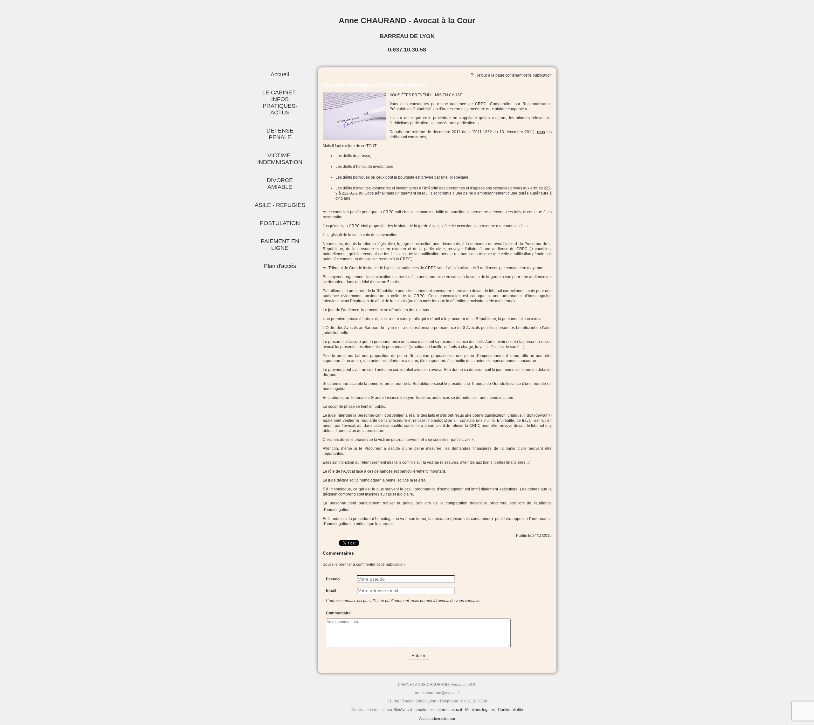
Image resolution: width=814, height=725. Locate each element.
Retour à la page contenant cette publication (513, 75)
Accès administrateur (437, 718)
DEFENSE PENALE (279, 133)
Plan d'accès (280, 266)
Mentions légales (480, 710)
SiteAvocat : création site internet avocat (427, 710)
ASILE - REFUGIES (280, 205)
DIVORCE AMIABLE (280, 183)
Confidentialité (510, 710)
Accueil (280, 74)
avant (344, 301)
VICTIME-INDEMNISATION (279, 158)
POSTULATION (280, 223)
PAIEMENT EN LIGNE (280, 244)
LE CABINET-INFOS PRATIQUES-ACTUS (279, 102)
